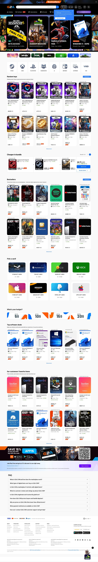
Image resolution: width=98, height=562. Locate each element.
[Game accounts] (49, 55)
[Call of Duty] (24, 55)
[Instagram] (85, 540)
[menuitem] (10, 12)
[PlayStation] (73, 55)
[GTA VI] (12, 55)
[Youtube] (78, 540)
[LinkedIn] (90, 540)
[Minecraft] (85, 55)
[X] (88, 540)
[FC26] (37, 55)
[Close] (96, 2)
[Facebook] (75, 540)
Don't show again (60, 18)
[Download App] (49, 460)
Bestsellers (11, 179)
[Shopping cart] (88, 7)
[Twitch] (80, 540)
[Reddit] (83, 540)
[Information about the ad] (13, 81)
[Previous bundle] (88, 155)
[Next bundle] (90, 155)
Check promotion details (12, 465)
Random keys (12, 76)
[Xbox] (61, 55)
